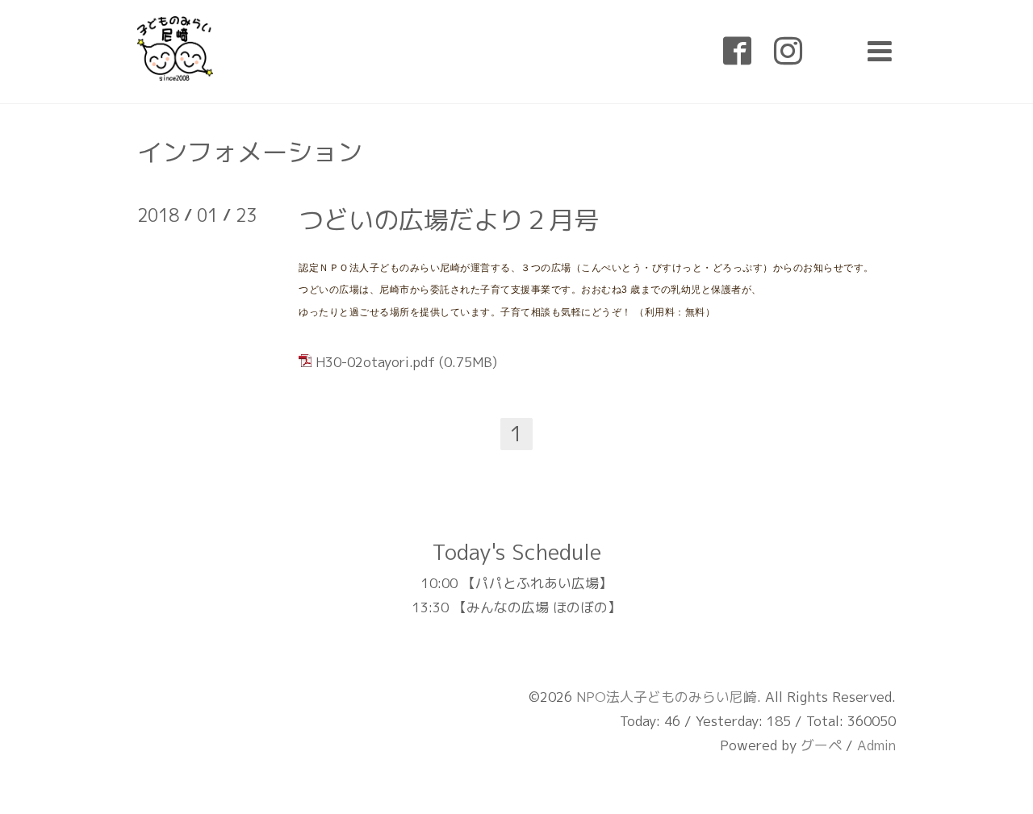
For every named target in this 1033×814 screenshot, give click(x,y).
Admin (876, 745)
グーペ (821, 745)
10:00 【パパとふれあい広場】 (517, 583)
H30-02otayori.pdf (375, 362)
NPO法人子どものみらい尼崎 (666, 696)
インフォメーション (249, 152)
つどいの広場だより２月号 (449, 219)
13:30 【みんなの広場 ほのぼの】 (516, 607)
